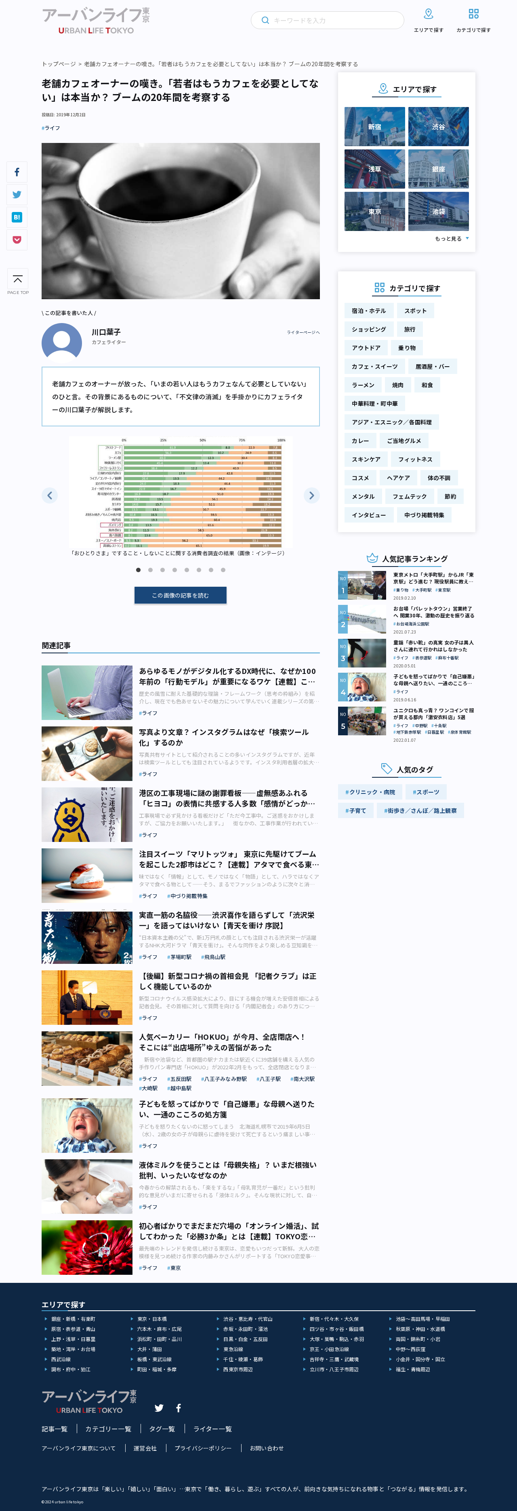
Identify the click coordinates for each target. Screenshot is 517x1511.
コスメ (360, 478)
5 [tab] (187, 570)
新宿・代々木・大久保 (334, 1318)
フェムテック (410, 496)
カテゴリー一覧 (108, 1428)
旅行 (410, 329)
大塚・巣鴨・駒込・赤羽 (337, 1338)
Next (312, 495)
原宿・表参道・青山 (73, 1328)
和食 (427, 385)
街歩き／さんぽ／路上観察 (422, 810)
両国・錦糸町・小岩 (418, 1338)
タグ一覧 (162, 1428)
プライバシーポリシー (203, 1448)
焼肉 (398, 385)
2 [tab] (150, 570)
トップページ (59, 64)
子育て (358, 810)
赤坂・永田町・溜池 (245, 1328)
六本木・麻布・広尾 (159, 1328)
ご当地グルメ (404, 441)
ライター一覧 (212, 1428)
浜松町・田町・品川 (159, 1338)
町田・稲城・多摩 (157, 1369)
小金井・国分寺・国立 (420, 1359)
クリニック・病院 (372, 792)
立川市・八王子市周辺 (334, 1369)
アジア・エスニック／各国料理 (392, 422)
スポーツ (427, 792)
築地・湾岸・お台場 (73, 1348)
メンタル (363, 496)
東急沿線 (233, 1348)
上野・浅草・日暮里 (73, 1338)
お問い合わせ (267, 1448)
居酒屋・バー (433, 366)
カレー (360, 441)
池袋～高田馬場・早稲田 (423, 1318)
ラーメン (363, 385)
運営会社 (145, 1448)
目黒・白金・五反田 (245, 1338)
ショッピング (369, 329)
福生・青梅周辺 (413, 1369)
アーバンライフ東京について (79, 1448)
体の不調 (439, 478)
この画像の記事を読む (180, 595)
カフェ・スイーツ (375, 366)
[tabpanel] (181, 497)
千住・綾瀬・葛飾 (243, 1359)
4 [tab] (174, 570)
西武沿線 (61, 1359)
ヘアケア (398, 478)
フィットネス (415, 459)
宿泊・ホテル (369, 310)
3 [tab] (162, 570)
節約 (450, 496)
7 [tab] (211, 570)
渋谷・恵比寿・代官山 (248, 1318)
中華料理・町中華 (375, 403)
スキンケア (366, 459)
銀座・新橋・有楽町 (73, 1318)
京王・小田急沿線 (329, 1348)
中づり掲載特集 (424, 515)
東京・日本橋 (152, 1318)
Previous (50, 495)
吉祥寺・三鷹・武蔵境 (334, 1359)
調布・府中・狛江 (71, 1369)
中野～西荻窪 (410, 1348)
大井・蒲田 (149, 1348)
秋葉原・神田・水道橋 (420, 1328)
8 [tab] (223, 570)
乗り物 (407, 348)
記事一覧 (55, 1428)
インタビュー (369, 515)
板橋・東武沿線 (154, 1359)
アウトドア (366, 348)
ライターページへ (303, 332)
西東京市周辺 (238, 1369)
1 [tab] (138, 570)
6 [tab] (199, 570)
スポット (415, 310)
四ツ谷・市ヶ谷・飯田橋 (337, 1328)
